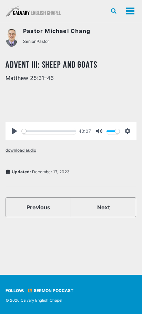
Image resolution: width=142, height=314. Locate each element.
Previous (38, 207)
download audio (21, 150)
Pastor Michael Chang (56, 30)
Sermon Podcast (53, 290)
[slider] (49, 131)
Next (103, 207)
